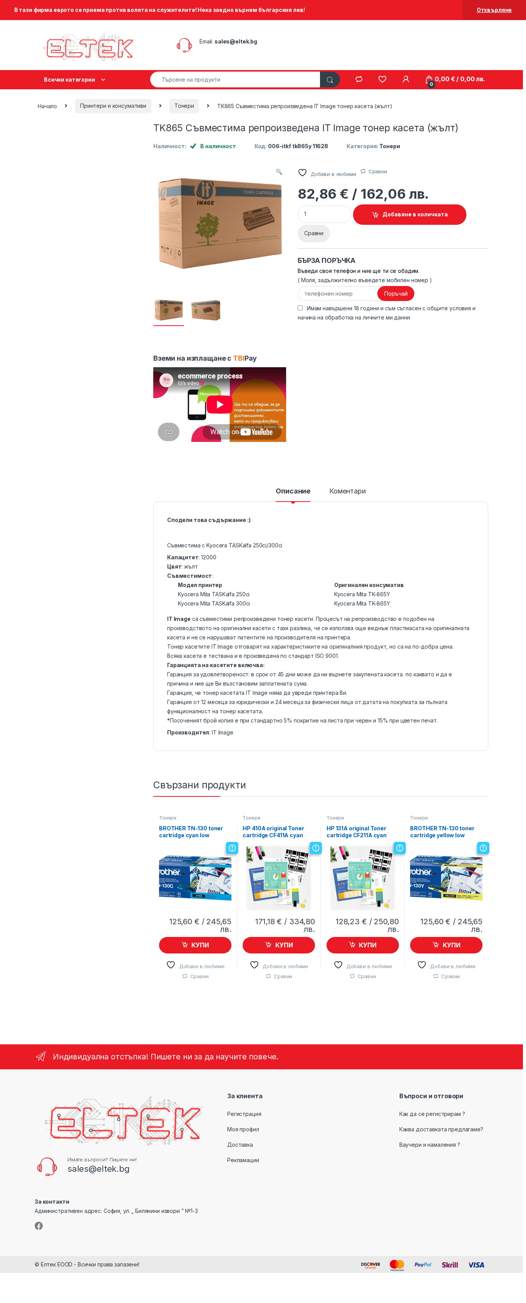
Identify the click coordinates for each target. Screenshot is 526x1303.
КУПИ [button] (200, 945)
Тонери (184, 105)
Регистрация (244, 1114)
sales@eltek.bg (235, 41)
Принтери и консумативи (113, 105)
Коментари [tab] (347, 491)
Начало (47, 105)
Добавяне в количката (415, 214)
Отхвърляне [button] (494, 10)
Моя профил (243, 1129)
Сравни (378, 171)
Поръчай (396, 293)
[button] (279, 171)
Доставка (240, 1144)
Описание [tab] (293, 491)
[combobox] (235, 79)
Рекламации (243, 1160)
